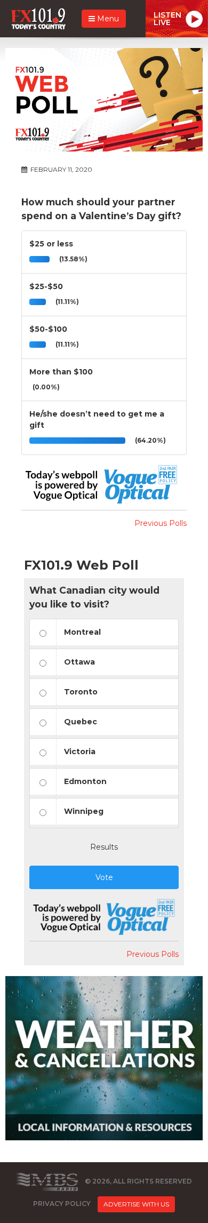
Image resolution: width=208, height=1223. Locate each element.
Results (104, 847)
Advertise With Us (136, 1204)
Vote (104, 877)
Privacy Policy (62, 1204)
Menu (107, 18)
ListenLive (167, 18)
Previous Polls (160, 523)
